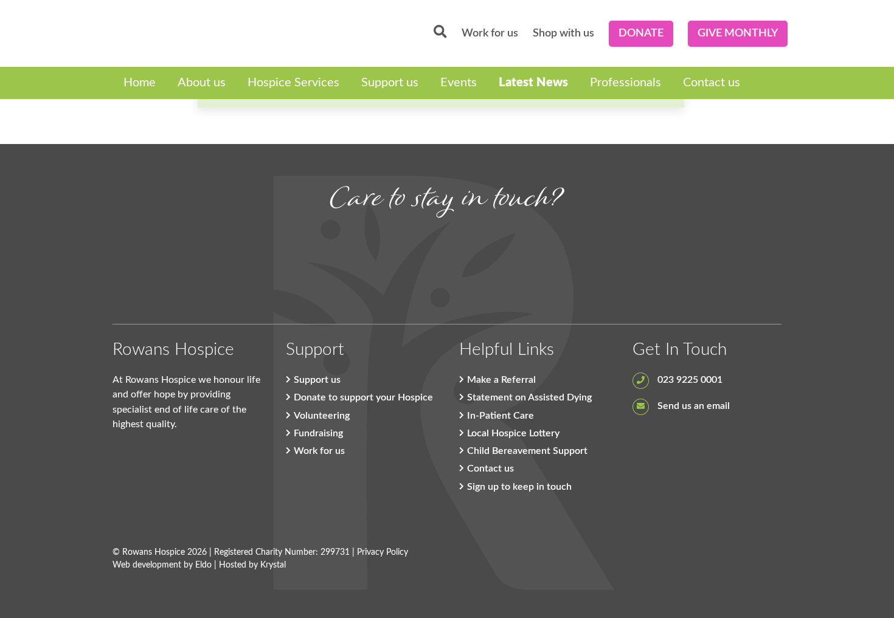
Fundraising (318, 433)
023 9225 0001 (688, 380)
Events (458, 83)
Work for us (490, 33)
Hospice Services (293, 83)
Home (139, 83)
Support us (389, 83)
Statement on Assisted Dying (529, 397)
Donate (641, 33)
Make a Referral (501, 380)
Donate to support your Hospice (363, 397)
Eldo (203, 565)
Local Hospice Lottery (513, 433)
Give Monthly (738, 33)
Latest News (533, 83)
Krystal (273, 565)
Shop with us (563, 33)
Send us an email (692, 406)
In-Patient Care (500, 416)
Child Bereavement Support (527, 451)
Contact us (711, 83)
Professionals (625, 83)
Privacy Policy (382, 552)
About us (202, 83)
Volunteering (322, 416)
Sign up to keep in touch (519, 487)
